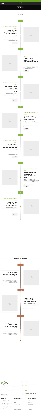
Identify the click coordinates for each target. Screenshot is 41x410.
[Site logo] (20, 3)
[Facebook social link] (17, 1)
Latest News (16, 407)
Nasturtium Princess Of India (30, 393)
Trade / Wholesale (17, 404)
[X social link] (19, 1)
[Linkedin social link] (23, 1)
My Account (30, 400)
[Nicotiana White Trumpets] (22, 385)
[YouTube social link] (22, 1)
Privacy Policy (30, 402)
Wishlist (29, 407)
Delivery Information (17, 409)
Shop (15, 402)
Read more (14, 42)
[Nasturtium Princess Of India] (22, 394)
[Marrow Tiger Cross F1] (22, 390)
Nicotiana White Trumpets (30, 383)
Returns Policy (30, 404)
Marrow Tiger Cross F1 (29, 388)
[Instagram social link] (20, 1)
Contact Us (30, 409)
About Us (15, 400)
